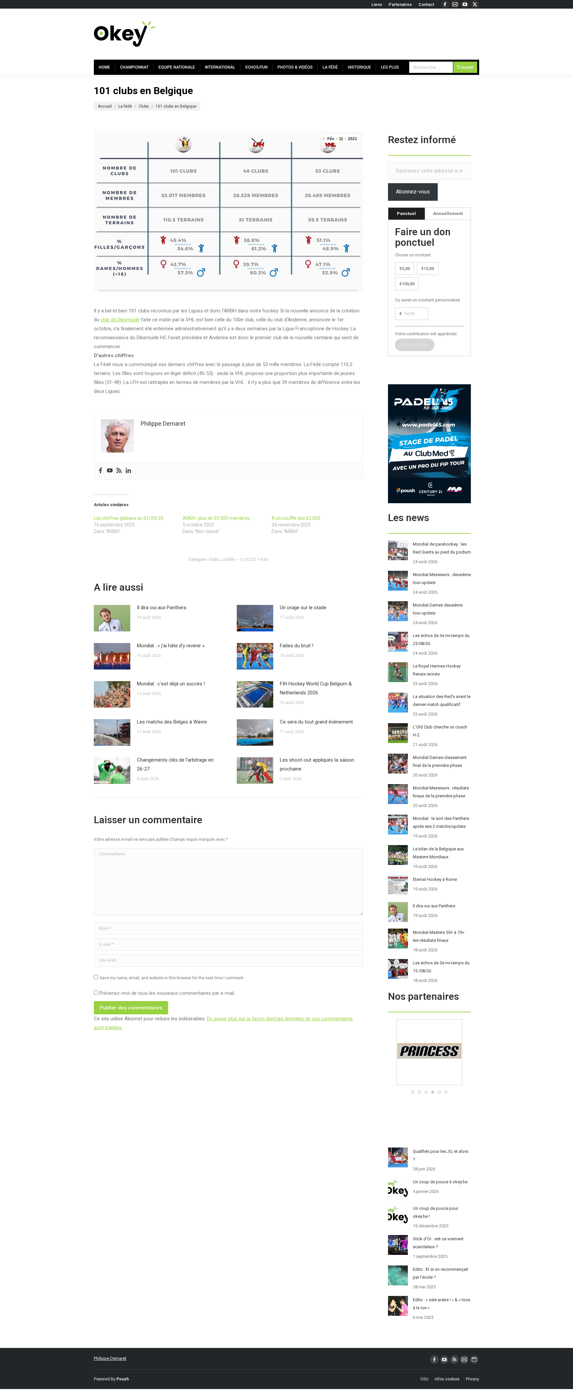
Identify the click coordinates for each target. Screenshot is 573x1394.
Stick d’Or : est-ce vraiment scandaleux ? (438, 1242)
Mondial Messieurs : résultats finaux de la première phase (441, 791)
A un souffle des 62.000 (296, 518)
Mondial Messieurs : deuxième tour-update (442, 578)
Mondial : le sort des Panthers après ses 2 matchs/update (441, 822)
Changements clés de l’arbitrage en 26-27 (175, 764)
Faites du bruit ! (296, 646)
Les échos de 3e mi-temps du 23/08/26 (441, 639)
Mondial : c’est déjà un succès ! (171, 684)
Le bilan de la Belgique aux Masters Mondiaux (438, 852)
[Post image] (112, 618)
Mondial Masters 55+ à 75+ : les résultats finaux (439, 936)
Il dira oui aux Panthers (161, 608)
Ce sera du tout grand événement (316, 722)
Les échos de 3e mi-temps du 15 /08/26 (441, 966)
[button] (412, 1092)
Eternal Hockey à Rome (435, 879)
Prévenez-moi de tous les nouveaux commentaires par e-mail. (167, 993)
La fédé (227, 559)
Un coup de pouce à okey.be (440, 1181)
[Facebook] (100, 470)
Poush (122, 1379)
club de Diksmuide (120, 320)
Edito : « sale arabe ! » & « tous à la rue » (441, 1303)
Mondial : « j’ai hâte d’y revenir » (171, 646)
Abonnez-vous (413, 191)
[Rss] (119, 470)
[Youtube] (110, 470)
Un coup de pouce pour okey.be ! (435, 1212)
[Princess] (429, 1083)
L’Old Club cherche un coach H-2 (440, 730)
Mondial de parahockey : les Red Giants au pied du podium (442, 548)
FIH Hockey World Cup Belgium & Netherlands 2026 (316, 688)
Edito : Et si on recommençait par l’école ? (440, 1273)
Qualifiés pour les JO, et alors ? (440, 1155)
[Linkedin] (128, 470)
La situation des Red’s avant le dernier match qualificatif (442, 700)
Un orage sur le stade (303, 608)
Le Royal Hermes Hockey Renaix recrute (437, 670)
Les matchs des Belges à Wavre (172, 722)
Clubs (214, 559)
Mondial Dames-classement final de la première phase (440, 761)
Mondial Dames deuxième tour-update (438, 609)
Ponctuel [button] (406, 213)
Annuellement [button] (448, 213)
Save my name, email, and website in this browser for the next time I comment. (172, 978)
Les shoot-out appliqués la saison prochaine (317, 764)
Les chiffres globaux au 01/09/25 (128, 518)
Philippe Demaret (110, 1358)
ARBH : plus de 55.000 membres (216, 518)
